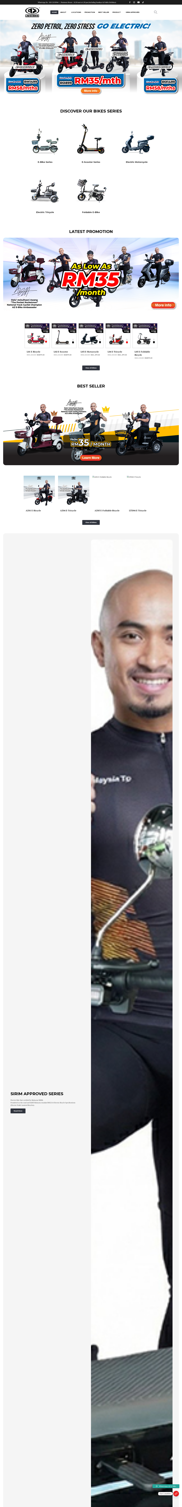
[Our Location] (176, 1493)
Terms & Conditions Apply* (117, 248)
